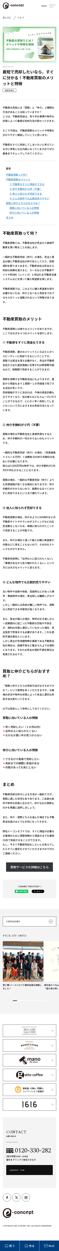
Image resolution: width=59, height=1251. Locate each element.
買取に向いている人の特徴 (24, 208)
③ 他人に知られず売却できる (26, 193)
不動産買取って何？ (17, 174)
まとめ (9, 217)
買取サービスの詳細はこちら (29, 867)
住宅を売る (9, 90)
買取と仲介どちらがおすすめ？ (23, 203)
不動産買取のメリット (18, 179)
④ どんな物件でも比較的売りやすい (29, 198)
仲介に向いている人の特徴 (24, 212)
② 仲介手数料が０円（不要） (26, 189)
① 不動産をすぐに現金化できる (27, 184)
